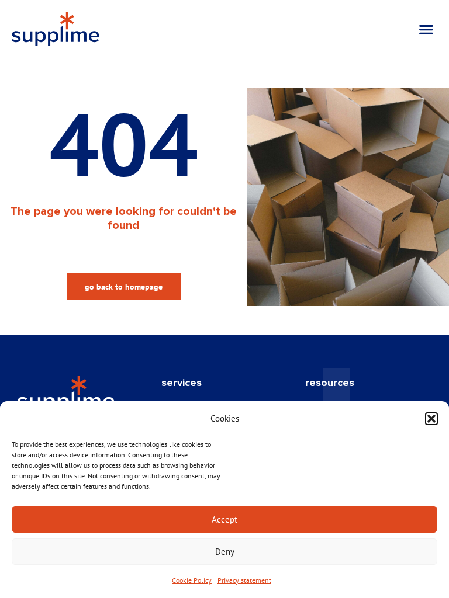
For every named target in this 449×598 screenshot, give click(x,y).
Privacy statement (244, 580)
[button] (431, 419)
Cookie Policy (192, 580)
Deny (224, 551)
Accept (224, 519)
